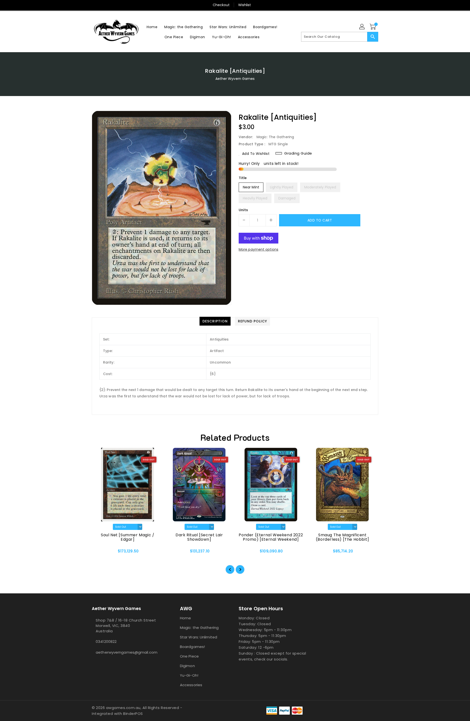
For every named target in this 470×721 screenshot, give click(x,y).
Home (185, 618)
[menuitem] (152, 27)
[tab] (215, 321)
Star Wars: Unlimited (198, 637)
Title (243, 177)
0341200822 (106, 641)
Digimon (187, 665)
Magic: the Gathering (199, 627)
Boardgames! (192, 646)
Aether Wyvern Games (235, 78)
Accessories (191, 684)
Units (243, 210)
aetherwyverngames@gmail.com (126, 652)
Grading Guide (298, 153)
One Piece (189, 656)
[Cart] (373, 27)
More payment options (258, 249)
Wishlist (244, 4)
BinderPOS (133, 713)
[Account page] (362, 27)
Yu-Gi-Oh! (189, 675)
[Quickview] (100, 553)
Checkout (221, 4)
